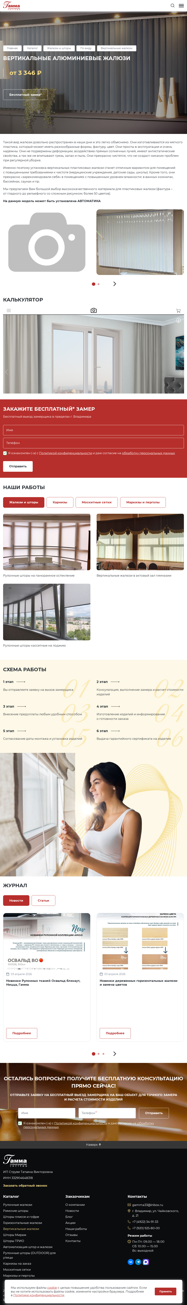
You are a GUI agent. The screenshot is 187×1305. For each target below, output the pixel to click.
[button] (115, 284)
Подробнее (46, 542)
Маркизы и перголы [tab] (143, 502)
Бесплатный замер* (25, 94)
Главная (12, 48)
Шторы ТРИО (13, 1241)
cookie (52, 1287)
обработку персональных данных (148, 453)
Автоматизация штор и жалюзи (27, 1247)
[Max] (146, 1262)
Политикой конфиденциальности (65, 453)
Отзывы (71, 1235)
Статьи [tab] (43, 900)
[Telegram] (138, 1262)
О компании (75, 1205)
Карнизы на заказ (17, 1263)
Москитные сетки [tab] (97, 502)
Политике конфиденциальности (38, 1295)
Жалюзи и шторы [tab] (23, 502)
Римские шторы (15, 1211)
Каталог (32, 48)
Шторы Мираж (14, 1235)
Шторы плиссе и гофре (21, 1217)
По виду (85, 48)
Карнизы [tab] (60, 502)
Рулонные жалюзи (17, 1205)
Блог (69, 1217)
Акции (70, 1223)
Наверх (92, 1144)
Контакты (73, 1241)
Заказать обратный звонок (25, 1185)
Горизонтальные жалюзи (22, 1223)
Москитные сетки (17, 1269)
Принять (165, 1291)
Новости (72, 1211)
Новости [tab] (16, 900)
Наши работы (76, 1229)
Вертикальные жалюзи (116, 48)
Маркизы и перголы (19, 1275)
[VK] (131, 1262)
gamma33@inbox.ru (147, 1205)
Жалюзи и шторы (59, 48)
